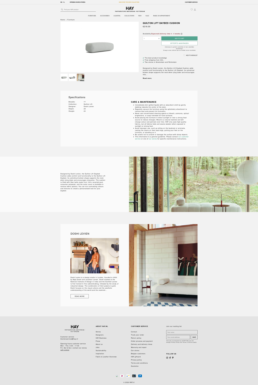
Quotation (135, 366)
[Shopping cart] (197, 9)
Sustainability (101, 350)
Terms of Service (188, 342)
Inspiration (100, 354)
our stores (153, 139)
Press (98, 341)
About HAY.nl (102, 326)
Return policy (136, 338)
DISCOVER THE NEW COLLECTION (129, 2)
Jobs (97, 347)
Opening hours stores (77, 2)
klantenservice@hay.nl (69, 339)
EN (61, 2)
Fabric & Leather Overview (106, 357)
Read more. (147, 78)
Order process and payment (142, 341)
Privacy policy (136, 360)
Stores (98, 332)
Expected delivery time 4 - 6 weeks (166, 34)
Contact (134, 332)
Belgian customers (138, 354)
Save (194, 337)
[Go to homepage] (130, 8)
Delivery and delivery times (141, 344)
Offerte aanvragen (179, 43)
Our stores (135, 350)
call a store (64, 350)
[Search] (62, 9)
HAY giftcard (136, 357)
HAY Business (101, 338)
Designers (100, 335)
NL (64, 2)
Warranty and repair (139, 347)
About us (99, 344)
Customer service (191, 2)
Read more (80, 296)
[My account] (195, 9)
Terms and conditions (139, 363)
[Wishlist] (191, 9)
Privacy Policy (175, 342)
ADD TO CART (179, 38)
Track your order (137, 335)
